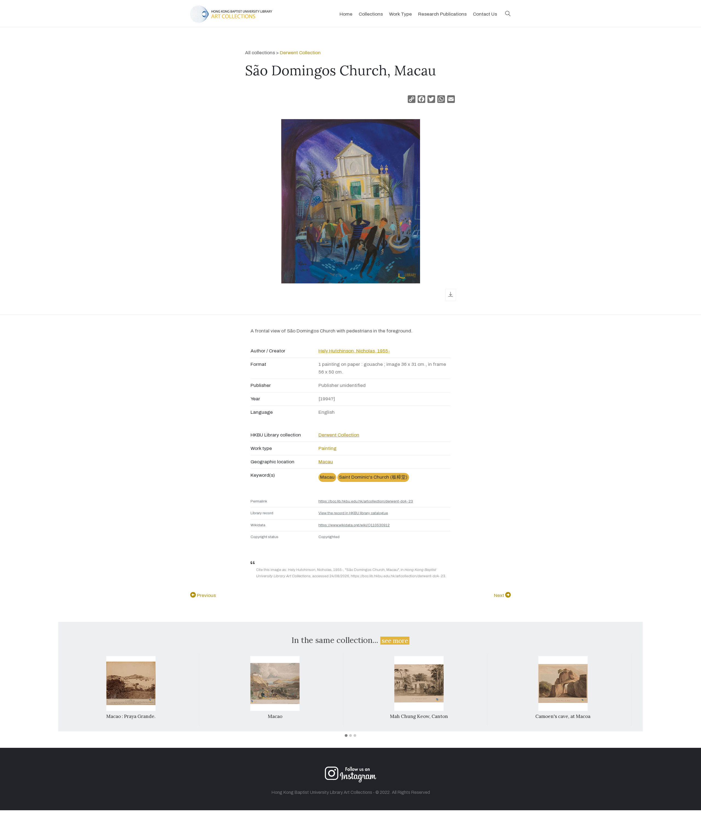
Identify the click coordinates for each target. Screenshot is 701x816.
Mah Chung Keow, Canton (419, 716)
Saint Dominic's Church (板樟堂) (373, 477)
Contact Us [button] (485, 14)
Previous (206, 595)
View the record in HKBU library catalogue (353, 513)
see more (395, 641)
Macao (275, 716)
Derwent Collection (300, 52)
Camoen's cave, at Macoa (562, 716)
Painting (327, 448)
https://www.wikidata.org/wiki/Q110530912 (354, 525)
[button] (508, 14)
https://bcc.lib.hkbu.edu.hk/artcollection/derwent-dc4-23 (365, 501)
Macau (325, 461)
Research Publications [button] (442, 14)
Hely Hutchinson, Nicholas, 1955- (354, 351)
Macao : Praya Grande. (131, 716)
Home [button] (346, 14)
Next (499, 595)
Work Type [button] (400, 14)
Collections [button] (371, 14)
